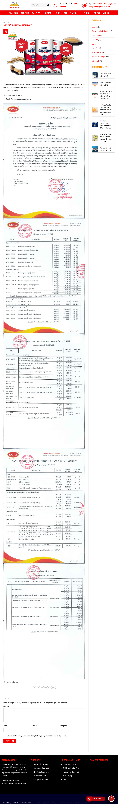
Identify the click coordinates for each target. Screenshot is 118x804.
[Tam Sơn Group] (15, 5)
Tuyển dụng (67, 776)
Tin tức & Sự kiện (98, 57)
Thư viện (73, 13)
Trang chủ (13, 13)
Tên (5, 726)
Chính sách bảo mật (41, 768)
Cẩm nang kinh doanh (100, 31)
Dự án (94, 44)
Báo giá (6, 22)
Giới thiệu (25, 13)
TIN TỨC (97, 13)
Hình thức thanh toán (41, 772)
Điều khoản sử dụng (41, 764)
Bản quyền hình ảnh (41, 780)
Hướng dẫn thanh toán (71, 772)
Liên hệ (106, 13)
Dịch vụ (48, 13)
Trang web (63, 726)
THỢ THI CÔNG (61, 13)
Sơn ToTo (95, 803)
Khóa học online (71, 803)
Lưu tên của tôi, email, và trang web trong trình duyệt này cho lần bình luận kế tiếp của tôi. (37, 736)
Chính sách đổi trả (40, 776)
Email (34, 726)
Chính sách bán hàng (71, 768)
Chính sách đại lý (69, 764)
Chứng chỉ (96, 35)
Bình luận (6, 706)
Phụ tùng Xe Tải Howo (57, 803)
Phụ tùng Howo (44, 803)
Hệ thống (85, 13)
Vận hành (95, 61)
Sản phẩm (36, 13)
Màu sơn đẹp (97, 52)
